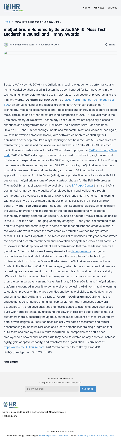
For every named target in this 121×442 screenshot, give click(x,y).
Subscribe (87, 388)
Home (86, 7)
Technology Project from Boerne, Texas (95, 435)
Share (112, 44)
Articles (112, 7)
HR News (99, 7)
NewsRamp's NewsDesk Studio (53, 435)
